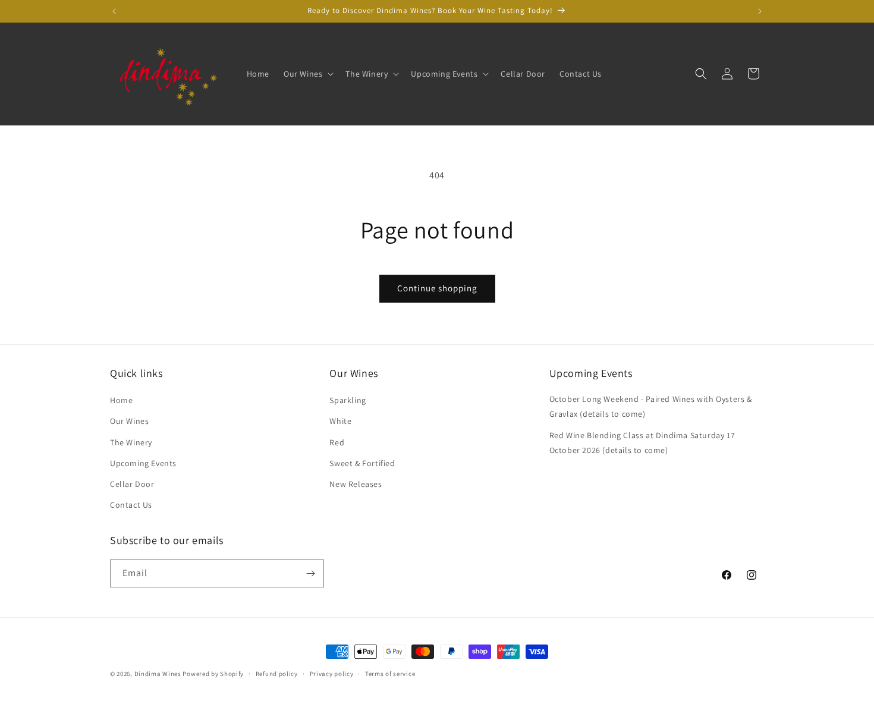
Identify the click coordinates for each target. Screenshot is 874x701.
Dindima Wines (157, 673)
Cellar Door (132, 484)
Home (121, 400)
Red (336, 442)
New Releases (355, 484)
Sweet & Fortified (362, 463)
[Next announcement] (760, 11)
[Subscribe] (310, 573)
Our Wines (129, 421)
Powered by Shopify (213, 673)
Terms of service (390, 673)
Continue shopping (437, 288)
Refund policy (277, 673)
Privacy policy (332, 673)
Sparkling (347, 400)
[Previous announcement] (114, 11)
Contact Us (131, 504)
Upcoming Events (143, 463)
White (340, 421)
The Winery (131, 442)
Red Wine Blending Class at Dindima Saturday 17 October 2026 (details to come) (642, 442)
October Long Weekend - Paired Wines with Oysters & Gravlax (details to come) (650, 406)
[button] (307, 73)
